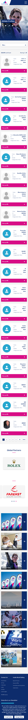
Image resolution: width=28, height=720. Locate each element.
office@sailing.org (4, 694)
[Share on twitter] (5, 25)
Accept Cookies (8, 717)
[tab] (12, 501)
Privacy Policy (18, 713)
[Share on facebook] (2, 25)
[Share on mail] (12, 25)
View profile (5, 70)
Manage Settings (19, 717)
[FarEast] (14, 491)
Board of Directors (16, 680)
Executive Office (16, 683)
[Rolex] (14, 463)
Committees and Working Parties (19, 685)
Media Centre (15, 687)
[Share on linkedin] (9, 25)
